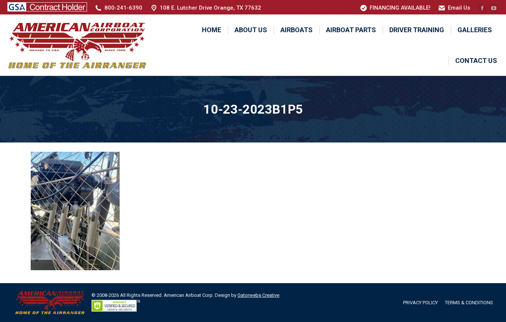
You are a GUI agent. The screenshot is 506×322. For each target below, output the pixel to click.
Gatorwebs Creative (258, 295)
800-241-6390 (123, 7)
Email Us (459, 7)
